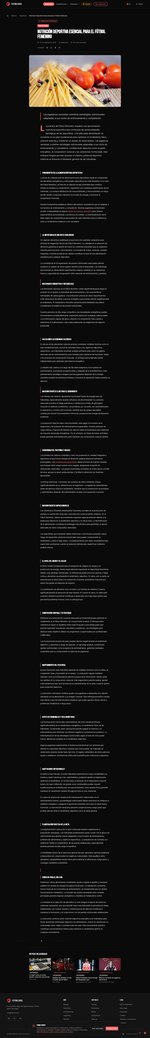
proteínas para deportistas (66, 462)
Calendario (67, 1008)
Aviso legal (123, 1008)
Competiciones (61, 4)
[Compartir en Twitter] (47, 47)
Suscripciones (100, 4)
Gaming (94, 1004)
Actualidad (23, 16)
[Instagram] (9, 1018)
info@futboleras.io (13, 1013)
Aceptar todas (112, 1028)
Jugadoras (49, 4)
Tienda (87, 4)
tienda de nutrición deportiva (80, 211)
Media (94, 1012)
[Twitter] (15, 1018)
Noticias (14, 16)
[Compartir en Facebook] (55, 47)
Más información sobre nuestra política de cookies (55, 1032)
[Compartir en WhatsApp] (51, 47)
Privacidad (123, 1012)
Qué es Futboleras (126, 1004)
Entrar (141, 4)
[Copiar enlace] (59, 47)
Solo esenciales (97, 1028)
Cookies (122, 1015)
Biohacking (95, 1008)
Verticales (73, 4)
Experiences (96, 1015)
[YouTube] (20, 1018)
